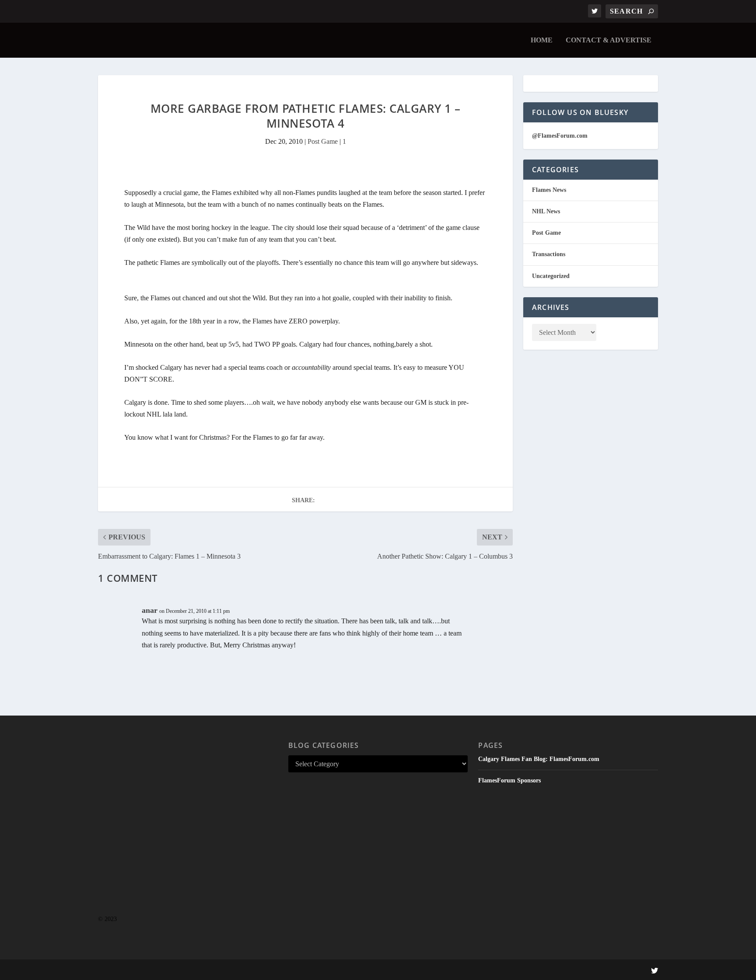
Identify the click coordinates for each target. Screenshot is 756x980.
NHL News (546, 211)
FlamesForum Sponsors (509, 780)
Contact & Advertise (608, 40)
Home (542, 40)
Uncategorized (551, 276)
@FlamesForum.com (560, 135)
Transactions (548, 254)
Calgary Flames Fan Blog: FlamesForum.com (538, 759)
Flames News (549, 190)
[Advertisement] (188, 832)
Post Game (323, 141)
